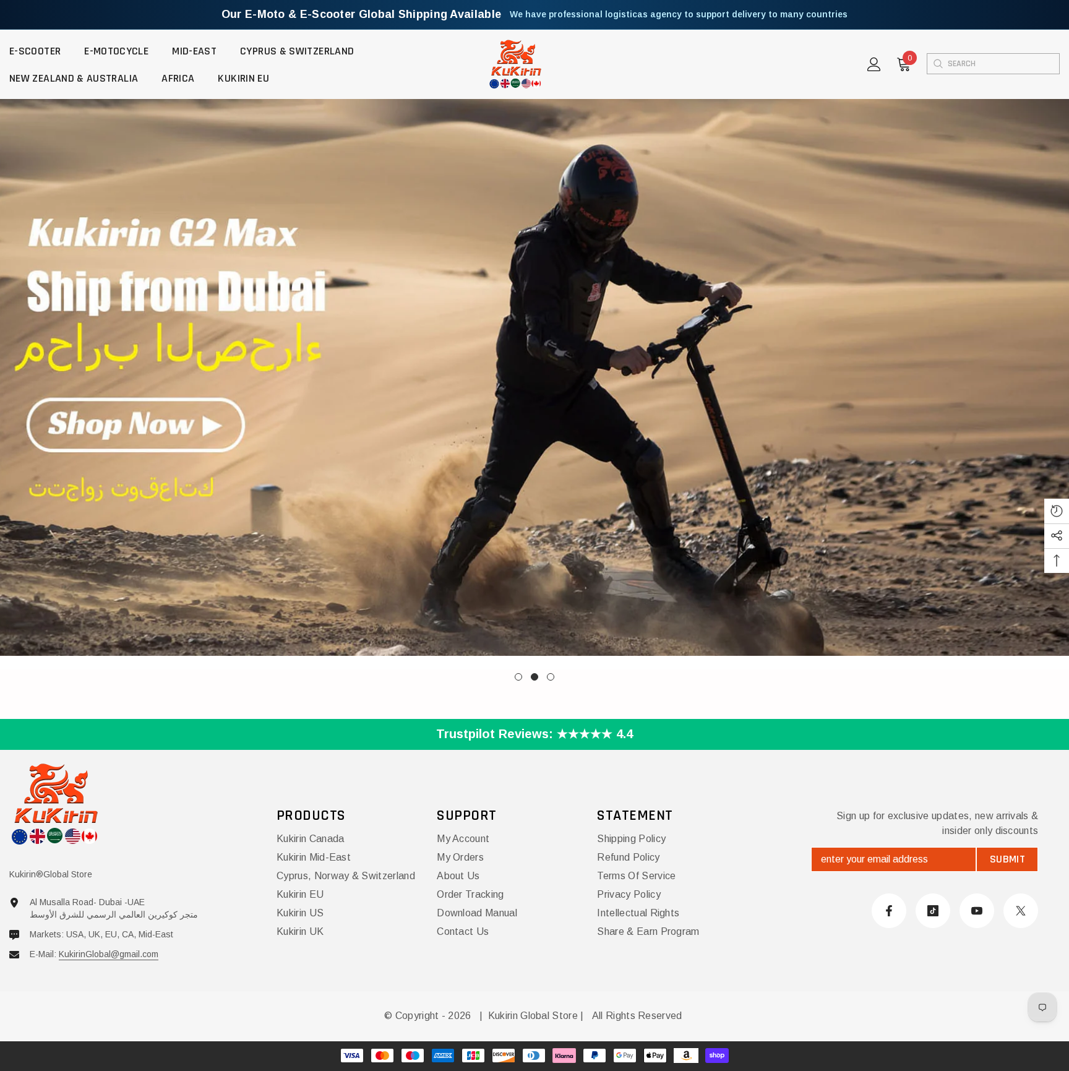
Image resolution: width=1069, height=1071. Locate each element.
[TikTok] (933, 910)
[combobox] (1003, 64)
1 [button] (518, 677)
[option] (534, 384)
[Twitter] (1020, 910)
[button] (124, 384)
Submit (1007, 859)
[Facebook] (889, 910)
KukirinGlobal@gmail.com (108, 954)
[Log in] (874, 64)
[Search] (937, 63)
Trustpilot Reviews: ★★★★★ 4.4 (534, 734)
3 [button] (550, 677)
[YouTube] (977, 910)
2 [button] (534, 677)
